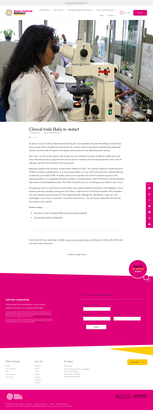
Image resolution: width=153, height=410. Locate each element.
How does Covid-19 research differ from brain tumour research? (60, 213)
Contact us (29, 404)
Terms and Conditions (40, 404)
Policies (52, 404)
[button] (45, 10)
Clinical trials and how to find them (48, 217)
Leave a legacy (10, 374)
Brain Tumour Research (18, 404)
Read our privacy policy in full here (41, 316)
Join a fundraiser (11, 368)
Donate (8, 366)
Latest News (9, 377)
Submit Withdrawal (62, 404)
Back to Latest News (77, 254)
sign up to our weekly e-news (78, 240)
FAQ (7, 371)
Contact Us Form (39, 322)
